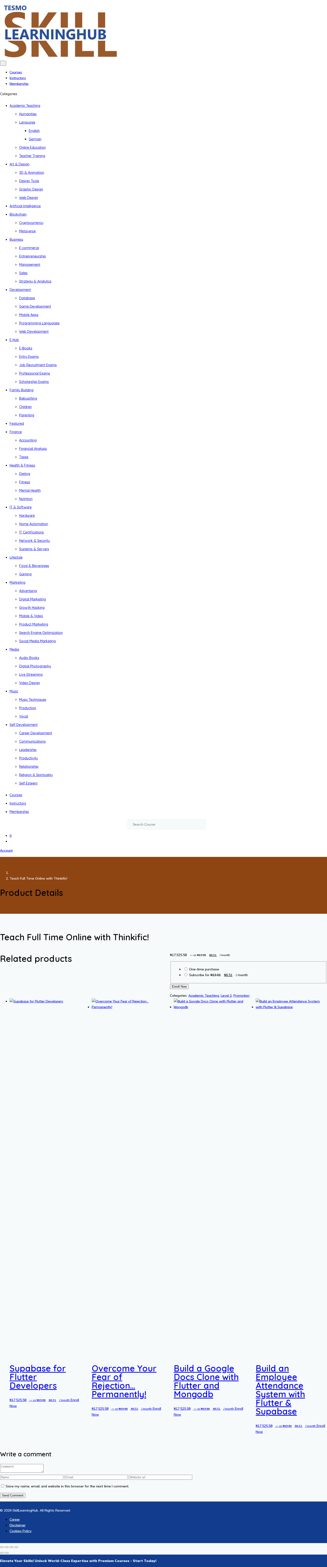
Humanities (28, 114)
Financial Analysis (33, 448)
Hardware (27, 515)
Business (16, 239)
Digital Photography (35, 666)
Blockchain (18, 214)
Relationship (29, 766)
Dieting (24, 474)
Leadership (28, 750)
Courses (16, 72)
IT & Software (21, 507)
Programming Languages (39, 323)
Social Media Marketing (37, 641)
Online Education (32, 147)
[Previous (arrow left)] (2, 1553)
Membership (19, 84)
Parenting (26, 415)
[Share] (11, 1547)
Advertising (28, 591)
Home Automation (33, 524)
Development (20, 290)
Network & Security (34, 541)
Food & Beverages (34, 566)
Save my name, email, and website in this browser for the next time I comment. (67, 1486)
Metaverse (27, 231)
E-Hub (14, 340)
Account (6, 850)
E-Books (25, 348)
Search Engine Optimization (41, 633)
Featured (17, 423)
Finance (16, 432)
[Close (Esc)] (16, 1547)
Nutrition (26, 499)
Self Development (24, 725)
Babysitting (28, 398)
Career (15, 1519)
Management (29, 264)
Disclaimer (18, 1525)
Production (27, 708)
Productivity (28, 758)
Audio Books (29, 658)
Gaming (25, 574)
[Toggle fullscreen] (7, 1547)
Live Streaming (31, 674)
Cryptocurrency (31, 223)
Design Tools (29, 181)
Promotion (241, 995)
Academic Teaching (25, 105)
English (34, 131)
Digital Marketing (32, 599)
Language (27, 122)
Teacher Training (32, 156)
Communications (32, 741)
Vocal (23, 716)
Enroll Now (179, 986)
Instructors (18, 78)
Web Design (28, 198)
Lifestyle (16, 557)
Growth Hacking (32, 607)
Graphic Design (31, 189)
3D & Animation (31, 172)
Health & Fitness (22, 465)
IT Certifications (31, 532)
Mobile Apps (29, 315)
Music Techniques (32, 699)
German (35, 139)
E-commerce (29, 248)
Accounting (28, 440)
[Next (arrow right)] (7, 1553)
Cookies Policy (21, 1531)
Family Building (22, 390)
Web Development (34, 331)
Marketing (17, 582)
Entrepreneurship (32, 256)
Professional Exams (34, 373)
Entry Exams (29, 356)
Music (14, 691)
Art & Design (19, 164)
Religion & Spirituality (36, 775)
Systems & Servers (34, 549)
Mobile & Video (31, 616)
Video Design (29, 683)
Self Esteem (28, 783)
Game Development (35, 306)
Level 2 (226, 995)
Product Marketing (33, 624)
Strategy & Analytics (35, 281)
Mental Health (30, 490)
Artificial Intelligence (25, 206)
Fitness (24, 482)
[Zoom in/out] (2, 1547)
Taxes (23, 457)
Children (25, 407)
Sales (23, 273)
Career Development (35, 733)
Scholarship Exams (34, 382)
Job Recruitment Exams (38, 365)
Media (14, 649)
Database (27, 298)
